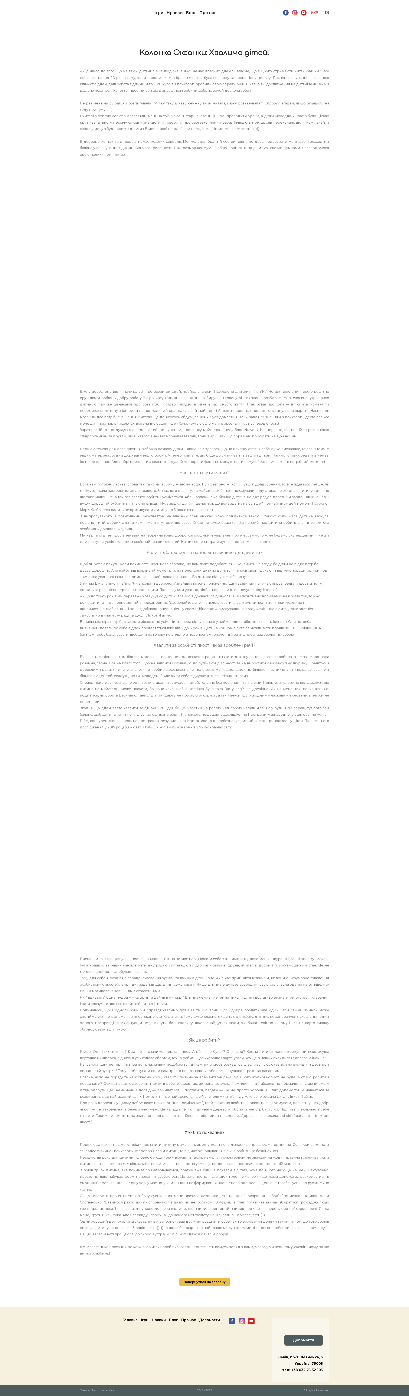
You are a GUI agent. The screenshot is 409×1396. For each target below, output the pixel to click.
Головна (130, 1320)
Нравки (175, 12)
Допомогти (209, 1320)
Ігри (158, 12)
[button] (286, 13)
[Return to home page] (88, 12)
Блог (191, 12)
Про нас (207, 12)
